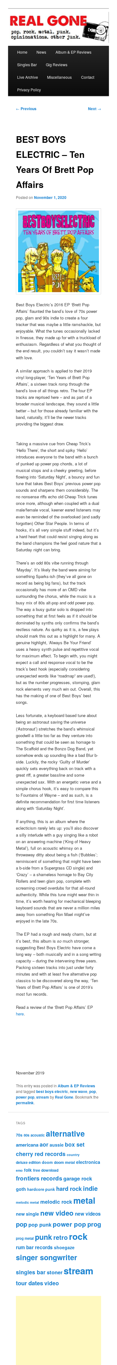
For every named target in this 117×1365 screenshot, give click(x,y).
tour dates (29, 1283)
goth (21, 1189)
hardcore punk (41, 1189)
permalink (25, 1102)
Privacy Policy (29, 89)
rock (78, 1236)
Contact (87, 77)
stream (42, 1097)
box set (75, 1144)
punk (43, 1237)
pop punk (39, 1224)
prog (94, 1223)
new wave (78, 1091)
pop (92, 1091)
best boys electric (52, 1091)
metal (84, 1200)
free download (45, 1170)
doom (47, 1162)
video (51, 1283)
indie (90, 1188)
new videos (88, 1213)
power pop (25, 1097)
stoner (54, 1272)
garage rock (77, 1178)
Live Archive (27, 77)
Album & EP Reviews (73, 52)
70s (19, 1135)
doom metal (64, 1162)
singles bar (31, 1272)
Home (22, 52)
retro (60, 1237)
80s (26, 1135)
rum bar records (34, 1247)
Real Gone (64, 1097)
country (73, 1154)
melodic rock (56, 1201)
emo (19, 1170)
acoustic (38, 1135)
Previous (26, 108)
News (41, 52)
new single (27, 1214)
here (20, 1014)
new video (57, 1213)
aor (44, 1144)
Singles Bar (27, 64)
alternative (65, 1133)
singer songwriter (46, 1257)
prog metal (25, 1238)
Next (94, 108)
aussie (57, 1145)
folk (28, 1170)
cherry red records (41, 1154)
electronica (88, 1162)
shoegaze (64, 1247)
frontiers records (39, 1178)
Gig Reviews (56, 64)
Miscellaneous (59, 77)
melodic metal (27, 1202)
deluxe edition (28, 1162)
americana (27, 1144)
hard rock (69, 1188)
